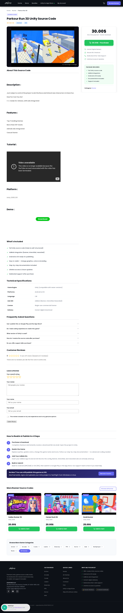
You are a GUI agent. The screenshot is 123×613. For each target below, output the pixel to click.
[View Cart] (104, 3)
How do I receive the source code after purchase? (23, 338)
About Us (66, 578)
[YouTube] (13, 591)
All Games (66, 575)
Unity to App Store (46, 3)
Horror (77, 547)
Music (13, 551)
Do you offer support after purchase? (19, 343)
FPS (68, 547)
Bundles (34, 3)
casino (47, 547)
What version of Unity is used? (17, 333)
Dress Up (57, 547)
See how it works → (106, 473)
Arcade (25, 547)
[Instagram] (17, 591)
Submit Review (11, 421)
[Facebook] (8, 591)
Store (27, 3)
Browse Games (114, 3)
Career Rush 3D (52, 517)
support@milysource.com (18, 588)
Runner (14, 10)
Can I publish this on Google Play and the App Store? (24, 324)
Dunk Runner (88, 517)
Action (14, 547)
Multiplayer (97, 547)
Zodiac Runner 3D (15, 517)
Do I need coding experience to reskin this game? (23, 328)
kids (86, 547)
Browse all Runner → (108, 489)
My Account (62, 3)
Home (20, 3)
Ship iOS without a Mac (70, 592)
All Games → (25, 551)
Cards (36, 547)
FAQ (64, 585)
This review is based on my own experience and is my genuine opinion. (33, 416)
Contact (65, 582)
